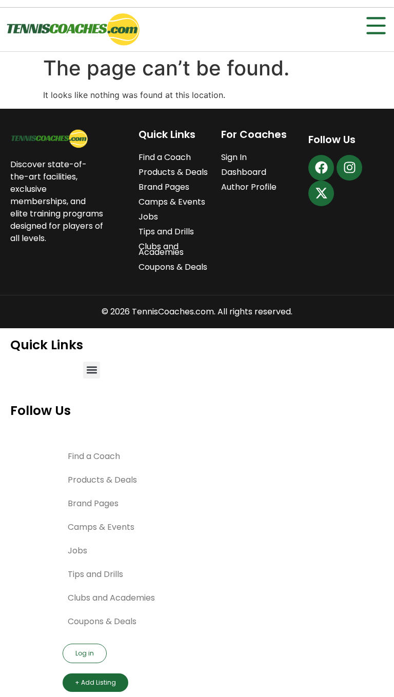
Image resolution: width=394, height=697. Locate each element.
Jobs (148, 217)
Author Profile (249, 187)
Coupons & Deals (173, 267)
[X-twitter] (321, 193)
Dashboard (243, 172)
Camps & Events (172, 202)
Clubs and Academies (161, 249)
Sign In (234, 157)
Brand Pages (164, 187)
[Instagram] (349, 168)
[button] (91, 370)
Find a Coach (165, 157)
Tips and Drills (166, 231)
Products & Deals (173, 172)
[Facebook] (321, 168)
